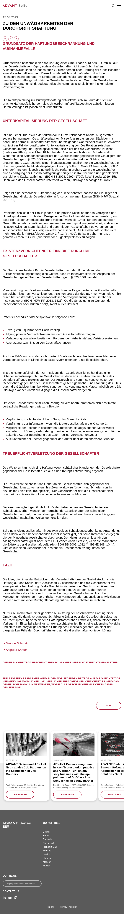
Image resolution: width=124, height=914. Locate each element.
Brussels (47, 839)
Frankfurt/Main (50, 847)
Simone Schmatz (17, 643)
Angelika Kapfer (16, 649)
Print (109, 705)
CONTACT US (11, 891)
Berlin (46, 835)
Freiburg (47, 850)
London (46, 854)
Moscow (47, 862)
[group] (26, 766)
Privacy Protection (68, 907)
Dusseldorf (48, 843)
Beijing (46, 831)
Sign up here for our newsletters (21, 884)
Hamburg (47, 858)
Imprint (50, 907)
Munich (46, 865)
